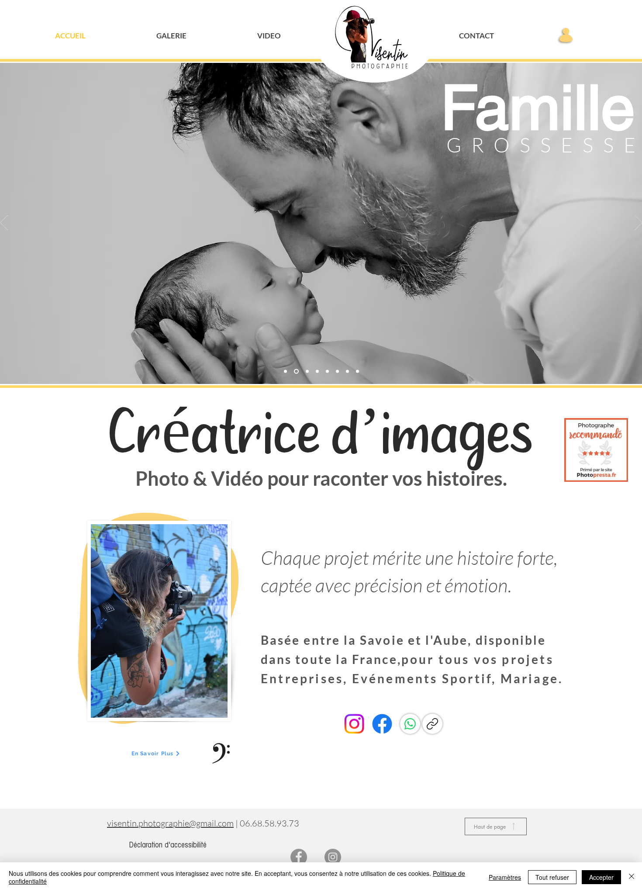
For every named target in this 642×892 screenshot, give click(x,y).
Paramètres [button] (505, 877)
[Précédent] (4, 223)
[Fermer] (631, 877)
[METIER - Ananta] (357, 371)
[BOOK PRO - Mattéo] (327, 371)
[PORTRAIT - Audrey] (337, 371)
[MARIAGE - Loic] (317, 371)
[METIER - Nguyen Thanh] (285, 371)
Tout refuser (552, 877)
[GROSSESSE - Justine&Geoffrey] (295, 371)
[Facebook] (382, 724)
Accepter (601, 877)
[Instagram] (354, 724)
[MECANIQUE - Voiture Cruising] (306, 371)
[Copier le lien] (432, 724)
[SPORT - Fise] (347, 371)
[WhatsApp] (410, 724)
